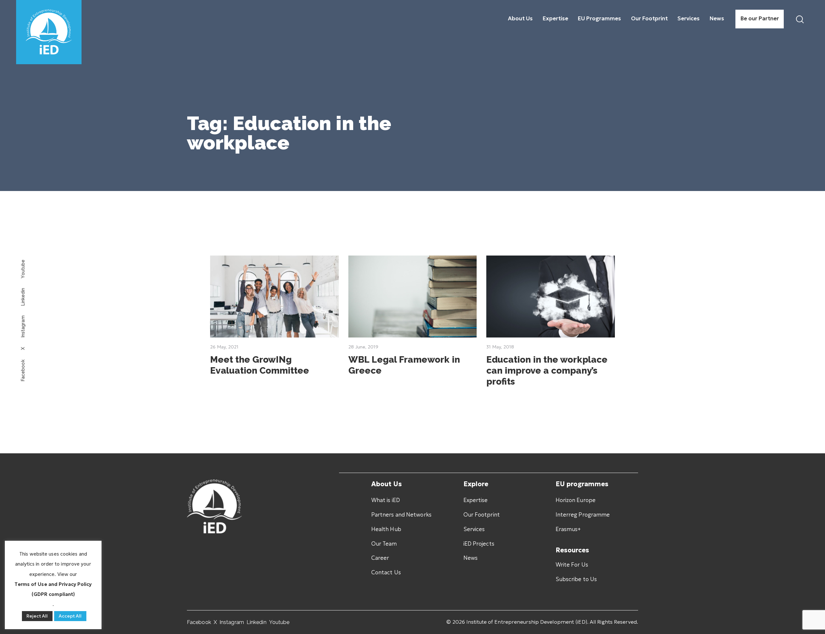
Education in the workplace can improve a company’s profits (546, 370)
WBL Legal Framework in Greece (404, 365)
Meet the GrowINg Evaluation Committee (259, 365)
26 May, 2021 (224, 347)
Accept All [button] (70, 616)
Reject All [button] (37, 616)
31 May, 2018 (500, 347)
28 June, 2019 (363, 347)
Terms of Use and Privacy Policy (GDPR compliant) (53, 589)
